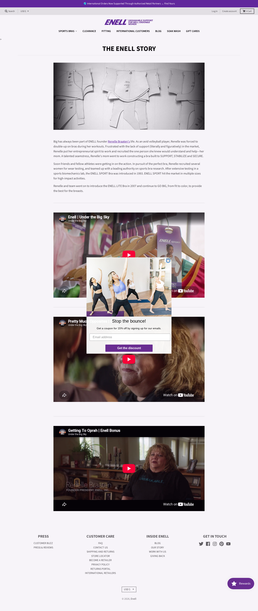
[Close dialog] (168, 261)
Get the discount (129, 348)
